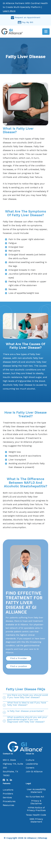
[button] (25, 697)
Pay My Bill (27, 22)
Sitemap (42, 838)
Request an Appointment (27, 17)
